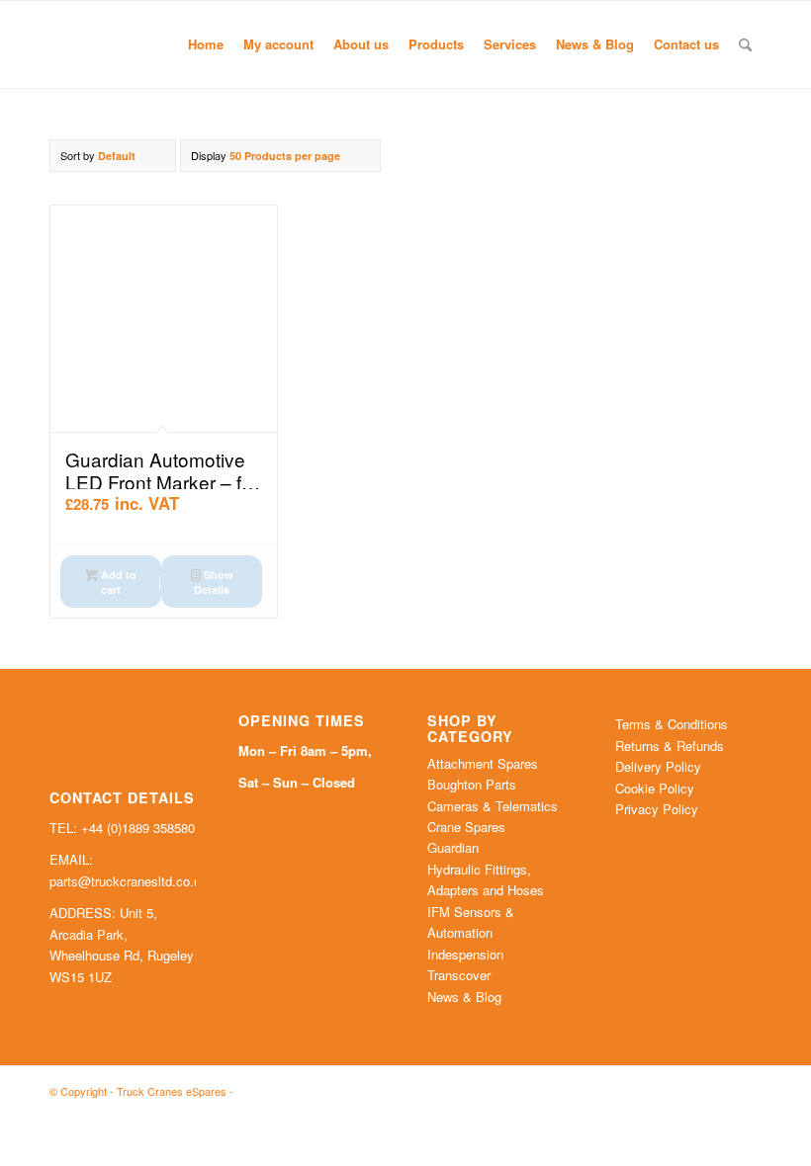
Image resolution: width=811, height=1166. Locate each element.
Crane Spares (466, 826)
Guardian (453, 847)
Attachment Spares (482, 763)
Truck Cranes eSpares (171, 1091)
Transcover (459, 974)
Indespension (465, 954)
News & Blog (464, 996)
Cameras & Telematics (492, 805)
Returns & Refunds (669, 745)
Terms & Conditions (671, 723)
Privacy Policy (656, 808)
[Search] (745, 44)
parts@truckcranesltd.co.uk (128, 881)
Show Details (213, 582)
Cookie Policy (654, 788)
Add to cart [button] (117, 582)
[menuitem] (205, 44)
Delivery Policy (658, 766)
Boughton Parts (471, 784)
